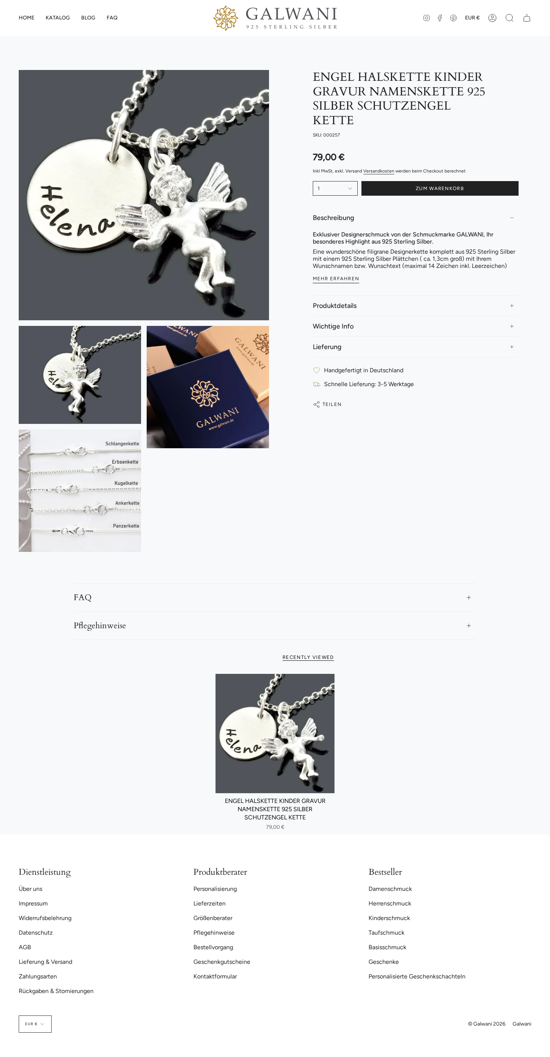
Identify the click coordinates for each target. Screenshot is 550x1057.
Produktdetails (335, 306)
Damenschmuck (390, 888)
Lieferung (327, 347)
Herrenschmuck (390, 903)
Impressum (33, 903)
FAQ (83, 597)
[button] (58, 18)
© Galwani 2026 (486, 1024)
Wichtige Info (333, 326)
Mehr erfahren (336, 278)
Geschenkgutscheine (221, 961)
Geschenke (384, 961)
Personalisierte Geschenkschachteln (417, 976)
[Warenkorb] (526, 18)
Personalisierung (215, 888)
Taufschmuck (386, 932)
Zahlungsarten (38, 976)
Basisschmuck (387, 947)
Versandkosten (378, 171)
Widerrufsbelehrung (45, 918)
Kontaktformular (215, 976)
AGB (25, 947)
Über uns (30, 888)
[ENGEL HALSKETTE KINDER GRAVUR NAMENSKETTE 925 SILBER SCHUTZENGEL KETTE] (275, 733)
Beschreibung (333, 218)
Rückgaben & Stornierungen (56, 991)
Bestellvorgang (213, 947)
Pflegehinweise (100, 625)
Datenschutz (36, 932)
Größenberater (212, 918)
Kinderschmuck (389, 918)
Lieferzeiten (209, 903)
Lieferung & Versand (45, 961)
